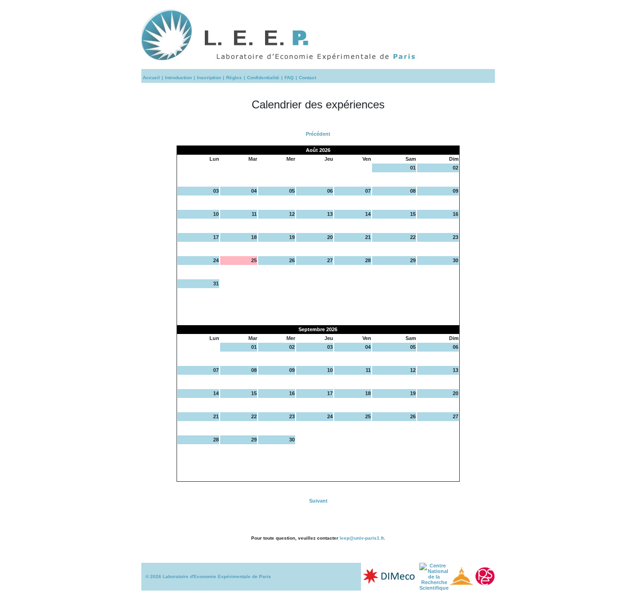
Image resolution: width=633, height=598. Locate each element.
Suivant (318, 501)
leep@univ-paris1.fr (362, 538)
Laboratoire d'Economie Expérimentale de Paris (217, 576)
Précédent (318, 134)
